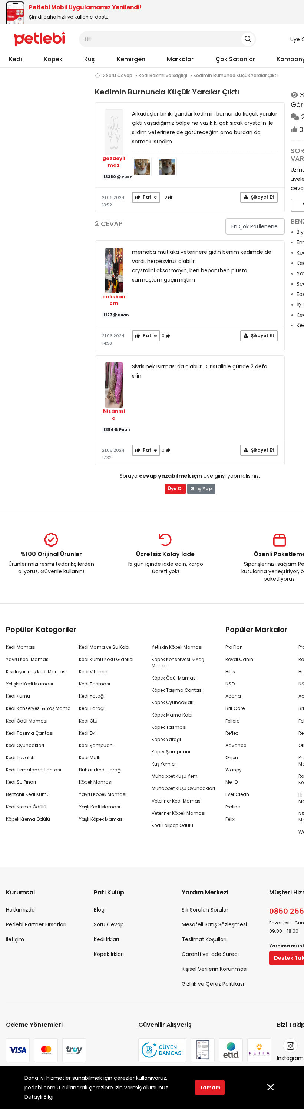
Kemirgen (131, 59)
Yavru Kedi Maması (28, 659)
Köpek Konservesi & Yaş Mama (178, 662)
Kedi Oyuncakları (25, 745)
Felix (230, 819)
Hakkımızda (20, 909)
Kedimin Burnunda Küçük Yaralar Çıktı (236, 75)
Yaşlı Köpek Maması (101, 819)
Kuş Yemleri (164, 764)
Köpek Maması (95, 782)
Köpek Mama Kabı (172, 715)
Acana (233, 696)
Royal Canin (239, 659)
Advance (235, 745)
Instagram (290, 1058)
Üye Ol (175, 488)
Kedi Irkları (106, 939)
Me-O (231, 782)
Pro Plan (234, 647)
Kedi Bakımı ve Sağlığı (163, 75)
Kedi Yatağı (92, 696)
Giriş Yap (201, 488)
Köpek (53, 59)
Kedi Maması (21, 647)
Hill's (230, 671)
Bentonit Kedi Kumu (28, 794)
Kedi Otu (88, 721)
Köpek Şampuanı (171, 751)
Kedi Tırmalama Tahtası (33, 770)
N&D (230, 684)
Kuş (89, 59)
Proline (232, 807)
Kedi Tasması (94, 684)
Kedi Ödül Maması (26, 721)
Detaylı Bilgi (38, 1096)
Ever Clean (237, 794)
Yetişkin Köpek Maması (177, 647)
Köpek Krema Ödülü (28, 819)
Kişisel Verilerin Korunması (214, 969)
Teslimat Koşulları (204, 939)
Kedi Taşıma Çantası (29, 733)
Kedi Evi (87, 733)
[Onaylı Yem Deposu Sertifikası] (203, 1050)
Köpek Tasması (169, 727)
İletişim (15, 939)
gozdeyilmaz (113, 162)
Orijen (231, 757)
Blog (99, 909)
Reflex (231, 733)
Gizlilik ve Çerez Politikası (213, 983)
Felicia (232, 721)
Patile (149, 197)
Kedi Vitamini (94, 671)
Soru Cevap (119, 75)
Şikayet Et (262, 197)
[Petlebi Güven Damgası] (162, 1050)
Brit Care (235, 708)
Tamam (210, 1087)
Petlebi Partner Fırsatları (36, 924)
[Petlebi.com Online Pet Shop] (39, 39)
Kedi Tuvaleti (20, 757)
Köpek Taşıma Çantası (177, 690)
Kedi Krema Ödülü (26, 807)
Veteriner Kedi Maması (177, 801)
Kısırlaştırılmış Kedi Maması (36, 671)
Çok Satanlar (235, 59)
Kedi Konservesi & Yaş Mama (38, 708)
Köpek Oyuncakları (173, 702)
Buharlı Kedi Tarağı (100, 770)
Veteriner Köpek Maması (178, 813)
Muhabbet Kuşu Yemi (175, 776)
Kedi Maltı (89, 757)
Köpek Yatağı (166, 739)
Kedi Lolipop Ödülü (172, 825)
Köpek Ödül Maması (174, 678)
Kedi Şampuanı (96, 745)
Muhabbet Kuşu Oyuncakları (183, 788)
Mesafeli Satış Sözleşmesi (214, 924)
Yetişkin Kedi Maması (29, 684)
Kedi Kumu (18, 696)
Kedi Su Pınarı (21, 782)
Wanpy (233, 770)
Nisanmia (114, 415)
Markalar (180, 59)
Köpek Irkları (109, 954)
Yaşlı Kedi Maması (99, 807)
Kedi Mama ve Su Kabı (104, 647)
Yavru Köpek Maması (102, 794)
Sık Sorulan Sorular (205, 909)
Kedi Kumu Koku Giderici (106, 659)
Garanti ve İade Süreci (210, 954)
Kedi (15, 59)
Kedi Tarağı (92, 708)
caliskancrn (113, 300)
